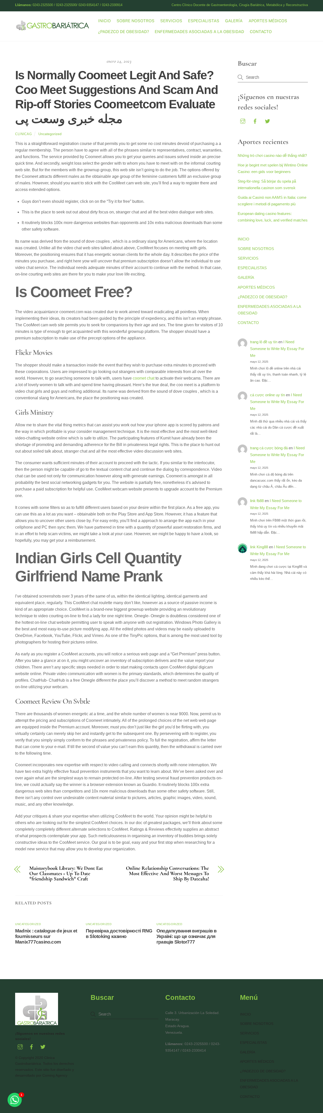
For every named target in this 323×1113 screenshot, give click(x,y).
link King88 (259, 547)
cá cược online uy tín (267, 395)
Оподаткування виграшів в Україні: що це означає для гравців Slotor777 (186, 936)
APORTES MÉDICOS (268, 20)
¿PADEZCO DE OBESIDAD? (123, 31)
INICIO (104, 20)
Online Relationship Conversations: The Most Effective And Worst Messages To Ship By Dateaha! (167, 873)
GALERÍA (234, 20)
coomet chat (143, 378)
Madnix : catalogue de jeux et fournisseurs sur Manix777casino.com (46, 936)
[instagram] (243, 120)
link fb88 (257, 501)
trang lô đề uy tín (263, 342)
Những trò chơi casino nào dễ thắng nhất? (272, 155)
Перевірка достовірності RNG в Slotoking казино (119, 933)
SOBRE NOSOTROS (135, 20)
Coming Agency (54, 1075)
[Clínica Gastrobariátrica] (53, 29)
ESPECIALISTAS (203, 20)
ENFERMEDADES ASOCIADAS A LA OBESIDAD (199, 31)
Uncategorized (50, 134)
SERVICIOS (171, 20)
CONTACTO (261, 31)
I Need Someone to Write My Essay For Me (277, 349)
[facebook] (255, 120)
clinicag (23, 134)
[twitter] (267, 120)
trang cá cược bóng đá (269, 448)
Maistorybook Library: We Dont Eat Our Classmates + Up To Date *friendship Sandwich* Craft (66, 873)
